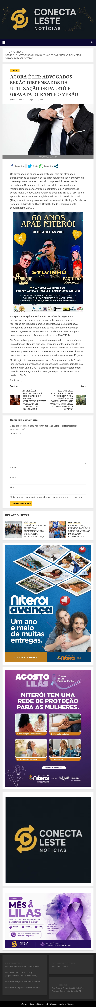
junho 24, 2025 (37, 100)
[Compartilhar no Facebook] (17, 166)
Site (12, 487)
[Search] (92, 42)
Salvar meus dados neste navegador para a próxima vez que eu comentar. (48, 497)
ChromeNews (56, 1004)
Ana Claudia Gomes (20, 100)
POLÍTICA (14, 71)
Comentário (16, 433)
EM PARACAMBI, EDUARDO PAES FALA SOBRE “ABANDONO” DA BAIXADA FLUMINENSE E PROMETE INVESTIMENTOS (79, 534)
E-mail (14, 477)
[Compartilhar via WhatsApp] (46, 166)
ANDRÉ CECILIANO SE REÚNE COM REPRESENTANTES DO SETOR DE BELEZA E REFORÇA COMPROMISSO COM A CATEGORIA (35, 534)
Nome (13, 467)
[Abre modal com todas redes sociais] (56, 166)
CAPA (26, 522)
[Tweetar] (33, 166)
